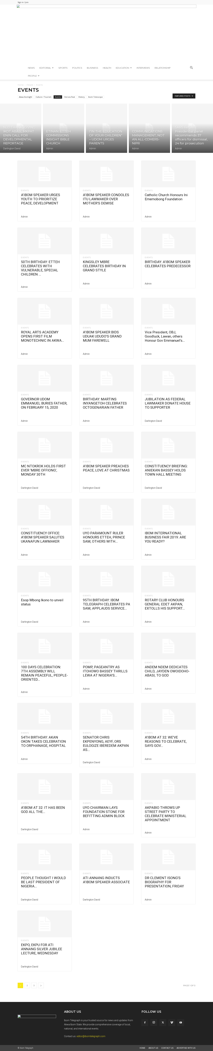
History (81, 97)
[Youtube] (180, 1022)
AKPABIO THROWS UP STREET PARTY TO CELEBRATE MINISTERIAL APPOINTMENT (165, 814)
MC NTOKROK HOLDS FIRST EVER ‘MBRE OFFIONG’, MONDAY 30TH (43, 470)
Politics (77, 67)
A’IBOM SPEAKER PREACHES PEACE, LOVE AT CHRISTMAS (106, 468)
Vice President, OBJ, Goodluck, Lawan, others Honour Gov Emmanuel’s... (165, 336)
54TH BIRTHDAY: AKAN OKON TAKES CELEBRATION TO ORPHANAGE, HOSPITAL (43, 741)
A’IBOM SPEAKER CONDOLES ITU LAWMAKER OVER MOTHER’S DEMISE (106, 199)
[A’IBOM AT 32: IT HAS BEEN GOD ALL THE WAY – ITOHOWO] (45, 786)
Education (122, 67)
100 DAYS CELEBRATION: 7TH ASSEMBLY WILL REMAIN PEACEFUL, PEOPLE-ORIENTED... (44, 673)
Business (92, 67)
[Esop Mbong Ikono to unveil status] (45, 579)
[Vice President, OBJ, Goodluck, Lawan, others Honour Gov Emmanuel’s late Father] (168, 311)
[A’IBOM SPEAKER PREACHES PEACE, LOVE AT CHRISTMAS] (106, 445)
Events (58, 97)
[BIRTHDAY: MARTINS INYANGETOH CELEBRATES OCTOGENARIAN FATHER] (106, 378)
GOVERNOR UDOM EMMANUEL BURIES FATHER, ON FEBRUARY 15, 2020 (44, 403)
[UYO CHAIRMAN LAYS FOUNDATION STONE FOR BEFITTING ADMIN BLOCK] (106, 786)
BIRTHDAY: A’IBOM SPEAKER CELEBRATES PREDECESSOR (168, 264)
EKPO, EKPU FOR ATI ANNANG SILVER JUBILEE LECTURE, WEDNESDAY (41, 949)
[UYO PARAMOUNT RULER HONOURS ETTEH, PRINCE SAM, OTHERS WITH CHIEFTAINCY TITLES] (106, 512)
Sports (63, 67)
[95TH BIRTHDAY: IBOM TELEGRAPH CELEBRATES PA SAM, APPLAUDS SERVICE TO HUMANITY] (106, 579)
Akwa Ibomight (25, 97)
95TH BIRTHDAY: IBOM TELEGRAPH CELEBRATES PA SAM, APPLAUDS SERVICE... (106, 604)
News (31, 67)
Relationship (163, 67)
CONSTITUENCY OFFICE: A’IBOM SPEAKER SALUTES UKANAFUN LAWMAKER (42, 537)
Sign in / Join (23, 2)
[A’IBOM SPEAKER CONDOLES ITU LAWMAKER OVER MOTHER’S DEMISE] (106, 174)
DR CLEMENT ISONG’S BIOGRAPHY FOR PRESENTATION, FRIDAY (164, 882)
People (32, 75)
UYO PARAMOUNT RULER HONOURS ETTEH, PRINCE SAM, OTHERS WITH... (104, 537)
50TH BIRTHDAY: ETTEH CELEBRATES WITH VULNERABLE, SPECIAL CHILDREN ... (40, 268)
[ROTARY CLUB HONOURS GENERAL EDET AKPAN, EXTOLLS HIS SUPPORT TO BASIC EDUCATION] (168, 579)
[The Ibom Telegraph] (106, 34)
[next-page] (41, 985)
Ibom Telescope (95, 97)
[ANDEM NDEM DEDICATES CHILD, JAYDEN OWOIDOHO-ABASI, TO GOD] (168, 646)
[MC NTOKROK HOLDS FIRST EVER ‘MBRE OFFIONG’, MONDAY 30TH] (45, 445)
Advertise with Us (186, 1048)
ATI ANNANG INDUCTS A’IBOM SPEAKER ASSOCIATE (106, 880)
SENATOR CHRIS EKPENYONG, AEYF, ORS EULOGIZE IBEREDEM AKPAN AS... (106, 743)
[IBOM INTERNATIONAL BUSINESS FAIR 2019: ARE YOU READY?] (168, 512)
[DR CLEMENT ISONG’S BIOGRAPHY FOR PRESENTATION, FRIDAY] (168, 857)
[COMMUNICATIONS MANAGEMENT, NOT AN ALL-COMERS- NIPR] (149, 128)
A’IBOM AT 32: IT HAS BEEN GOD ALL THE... (43, 810)
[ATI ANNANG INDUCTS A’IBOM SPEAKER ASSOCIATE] (106, 857)
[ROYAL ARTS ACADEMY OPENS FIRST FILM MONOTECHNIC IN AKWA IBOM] (45, 311)
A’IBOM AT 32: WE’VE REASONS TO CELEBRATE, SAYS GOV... (166, 741)
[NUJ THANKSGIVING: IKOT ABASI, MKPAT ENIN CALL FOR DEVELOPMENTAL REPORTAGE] (20, 128)
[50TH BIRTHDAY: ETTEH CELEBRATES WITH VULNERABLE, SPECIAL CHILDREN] (45, 241)
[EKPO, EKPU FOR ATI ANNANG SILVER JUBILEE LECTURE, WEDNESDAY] (45, 924)
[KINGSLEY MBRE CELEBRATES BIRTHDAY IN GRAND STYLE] (106, 241)
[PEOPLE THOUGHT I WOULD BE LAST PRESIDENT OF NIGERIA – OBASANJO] (45, 857)
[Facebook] (144, 1022)
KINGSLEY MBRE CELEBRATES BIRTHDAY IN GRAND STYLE (104, 266)
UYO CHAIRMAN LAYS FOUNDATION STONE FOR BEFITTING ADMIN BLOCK (103, 812)
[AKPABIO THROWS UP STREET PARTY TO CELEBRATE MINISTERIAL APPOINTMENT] (168, 786)
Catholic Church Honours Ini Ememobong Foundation (166, 197)
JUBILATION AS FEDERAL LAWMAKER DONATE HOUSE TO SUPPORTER (168, 403)
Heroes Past (69, 97)
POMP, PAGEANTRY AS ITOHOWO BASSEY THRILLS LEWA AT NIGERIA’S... (105, 671)
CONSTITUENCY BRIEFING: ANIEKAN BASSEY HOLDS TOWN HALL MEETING (166, 470)
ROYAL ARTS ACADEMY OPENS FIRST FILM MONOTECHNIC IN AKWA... (42, 336)
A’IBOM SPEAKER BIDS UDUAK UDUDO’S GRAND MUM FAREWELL (102, 336)
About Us (153, 1048)
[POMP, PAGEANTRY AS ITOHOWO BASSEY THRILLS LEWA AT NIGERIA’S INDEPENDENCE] (106, 646)
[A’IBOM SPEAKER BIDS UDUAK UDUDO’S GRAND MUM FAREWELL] (106, 311)
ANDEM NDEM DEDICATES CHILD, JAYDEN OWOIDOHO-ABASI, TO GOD (167, 671)
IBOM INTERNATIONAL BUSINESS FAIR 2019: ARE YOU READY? (165, 537)
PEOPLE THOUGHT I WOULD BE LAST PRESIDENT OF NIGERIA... (43, 882)
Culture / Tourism (43, 97)
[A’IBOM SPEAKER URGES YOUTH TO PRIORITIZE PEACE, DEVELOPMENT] (45, 174)
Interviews (143, 67)
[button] (191, 68)
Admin (49, 148)
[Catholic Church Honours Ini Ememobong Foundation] (168, 174)
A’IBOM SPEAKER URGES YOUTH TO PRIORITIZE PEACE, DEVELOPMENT (40, 199)
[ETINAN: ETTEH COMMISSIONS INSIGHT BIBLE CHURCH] (63, 128)
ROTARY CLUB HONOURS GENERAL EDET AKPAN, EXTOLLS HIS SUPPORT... (165, 604)
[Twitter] (162, 1022)
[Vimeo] (171, 1022)
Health (107, 67)
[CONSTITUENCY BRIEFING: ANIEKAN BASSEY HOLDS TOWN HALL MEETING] (168, 445)
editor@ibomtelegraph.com (91, 1036)
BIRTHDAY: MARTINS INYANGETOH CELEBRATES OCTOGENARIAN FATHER (105, 403)
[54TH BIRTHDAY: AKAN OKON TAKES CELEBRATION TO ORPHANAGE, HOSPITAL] (45, 716)
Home (20, 85)
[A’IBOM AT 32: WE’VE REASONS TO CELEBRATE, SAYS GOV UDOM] (168, 716)
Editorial (45, 67)
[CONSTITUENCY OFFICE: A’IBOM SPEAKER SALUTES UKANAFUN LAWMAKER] (45, 512)
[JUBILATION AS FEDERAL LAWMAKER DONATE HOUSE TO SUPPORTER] (168, 378)
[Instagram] (153, 1022)
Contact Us (167, 1048)
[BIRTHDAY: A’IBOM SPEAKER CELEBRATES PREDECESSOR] (168, 241)
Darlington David (11, 148)
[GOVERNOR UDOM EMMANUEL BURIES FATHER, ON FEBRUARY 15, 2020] (45, 378)
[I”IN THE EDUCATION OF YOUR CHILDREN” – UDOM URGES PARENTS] (106, 128)
